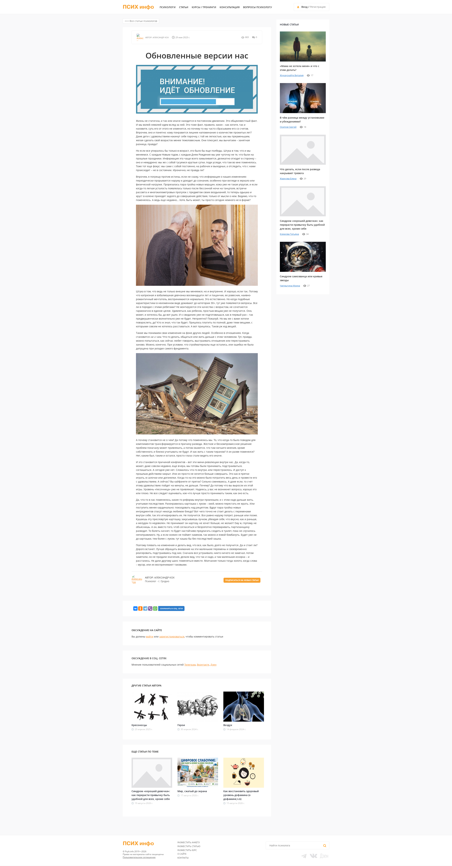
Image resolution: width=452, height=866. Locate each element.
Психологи (168, 7)
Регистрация (318, 6)
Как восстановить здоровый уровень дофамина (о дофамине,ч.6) (241, 795)
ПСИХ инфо (138, 7)
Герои (181, 725)
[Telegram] (145, 608)
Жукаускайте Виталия (292, 75)
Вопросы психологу (257, 7)
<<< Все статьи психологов (141, 21)
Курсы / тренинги (204, 7)
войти (149, 636)
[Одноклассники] (140, 608)
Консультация (230, 7)
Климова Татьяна (289, 234)
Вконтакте (203, 664)
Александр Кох (160, 37)
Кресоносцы (139, 725)
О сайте (181, 853)
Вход (304, 6)
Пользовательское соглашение (139, 857)
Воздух (227, 725)
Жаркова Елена (288, 178)
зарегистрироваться (171, 636)
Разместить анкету (188, 842)
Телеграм (190, 664)
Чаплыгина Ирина (290, 285)
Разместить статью (188, 846)
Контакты (183, 857)
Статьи (183, 7)
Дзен (213, 664)
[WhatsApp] (155, 608)
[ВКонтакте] (135, 608)
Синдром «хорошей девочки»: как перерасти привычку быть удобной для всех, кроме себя (151, 795)
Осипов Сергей (288, 126)
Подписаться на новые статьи (242, 580)
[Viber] (150, 608)
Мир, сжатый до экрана (192, 791)
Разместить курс (187, 850)
